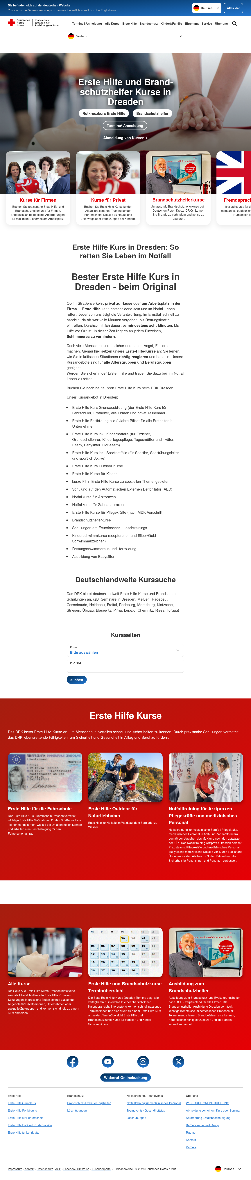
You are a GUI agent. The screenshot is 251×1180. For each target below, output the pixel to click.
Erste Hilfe (129, 23)
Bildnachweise (123, 1169)
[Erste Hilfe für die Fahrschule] (45, 777)
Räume (191, 1132)
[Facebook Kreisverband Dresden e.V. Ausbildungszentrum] (72, 1062)
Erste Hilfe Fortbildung (22, 1110)
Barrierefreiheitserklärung (202, 1125)
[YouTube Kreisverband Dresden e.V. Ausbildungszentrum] (108, 1062)
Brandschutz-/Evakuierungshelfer (89, 1103)
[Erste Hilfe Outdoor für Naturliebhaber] (125, 777)
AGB (58, 1169)
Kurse (73, 647)
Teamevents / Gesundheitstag (146, 1110)
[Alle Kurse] (45, 952)
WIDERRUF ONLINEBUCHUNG (207, 1103)
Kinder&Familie (171, 23)
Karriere (191, 1147)
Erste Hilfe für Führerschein (26, 1118)
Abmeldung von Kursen (123, 137)
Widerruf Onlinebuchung (125, 1077)
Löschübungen (77, 1110)
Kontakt (191, 1140)
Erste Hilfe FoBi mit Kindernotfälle (30, 1125)
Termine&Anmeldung (87, 23)
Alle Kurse (112, 23)
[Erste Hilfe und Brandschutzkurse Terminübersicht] (125, 952)
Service (207, 23)
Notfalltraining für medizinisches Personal (154, 1103)
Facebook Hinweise (76, 1169)
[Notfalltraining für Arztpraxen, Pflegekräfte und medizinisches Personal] (206, 777)
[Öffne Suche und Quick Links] (234, 23)
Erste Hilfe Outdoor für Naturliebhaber (112, 812)
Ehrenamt (192, 23)
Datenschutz (45, 1169)
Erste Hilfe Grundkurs (22, 1103)
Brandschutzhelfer (152, 113)
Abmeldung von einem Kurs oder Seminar (213, 1110)
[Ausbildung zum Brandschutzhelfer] (206, 952)
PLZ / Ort (75, 663)
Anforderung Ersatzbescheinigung (208, 1118)
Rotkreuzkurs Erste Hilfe (104, 113)
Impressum (15, 1169)
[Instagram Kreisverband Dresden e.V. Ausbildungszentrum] (143, 1062)
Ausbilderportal (101, 1169)
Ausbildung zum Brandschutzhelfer (189, 987)
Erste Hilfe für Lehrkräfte (23, 1132)
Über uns (221, 23)
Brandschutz (149, 23)
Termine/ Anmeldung (125, 125)
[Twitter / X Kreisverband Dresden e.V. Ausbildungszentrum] (178, 1062)
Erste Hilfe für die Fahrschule (40, 808)
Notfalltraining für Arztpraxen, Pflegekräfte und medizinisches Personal (203, 815)
